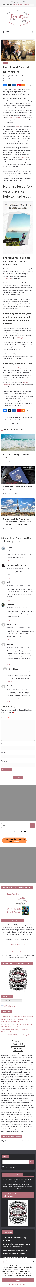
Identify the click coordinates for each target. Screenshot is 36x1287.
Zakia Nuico (13, 669)
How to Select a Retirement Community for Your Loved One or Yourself (18, 418)
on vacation (15, 89)
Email (3, 753)
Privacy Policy (22, 1284)
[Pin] (19, 85)
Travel (5, 62)
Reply (8, 561)
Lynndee (10, 604)
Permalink (27, 551)
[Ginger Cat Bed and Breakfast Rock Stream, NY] (18, 467)
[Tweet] (9, 85)
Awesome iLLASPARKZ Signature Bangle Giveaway (17, 1035)
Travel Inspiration (23, 80)
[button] (33, 1261)
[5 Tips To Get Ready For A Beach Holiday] (18, 435)
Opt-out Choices (13, 1284)
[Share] (5, 85)
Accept (18, 1280)
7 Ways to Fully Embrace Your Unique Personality (17, 1016)
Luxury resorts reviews (14, 117)
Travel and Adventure (13, 80)
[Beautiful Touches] (3, 32)
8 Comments (8, 78)
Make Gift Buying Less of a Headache (20, 424)
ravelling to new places (23, 368)
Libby (17, 76)
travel (6, 80)
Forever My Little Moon (16, 565)
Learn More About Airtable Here (18, 952)
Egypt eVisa (24, 157)
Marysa (10, 644)
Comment (5, 718)
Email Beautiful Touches (18, 944)
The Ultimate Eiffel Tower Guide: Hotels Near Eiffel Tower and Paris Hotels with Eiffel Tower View (17, 522)
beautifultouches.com (18, 1046)
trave (17, 127)
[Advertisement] (18, 803)
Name (4, 744)
